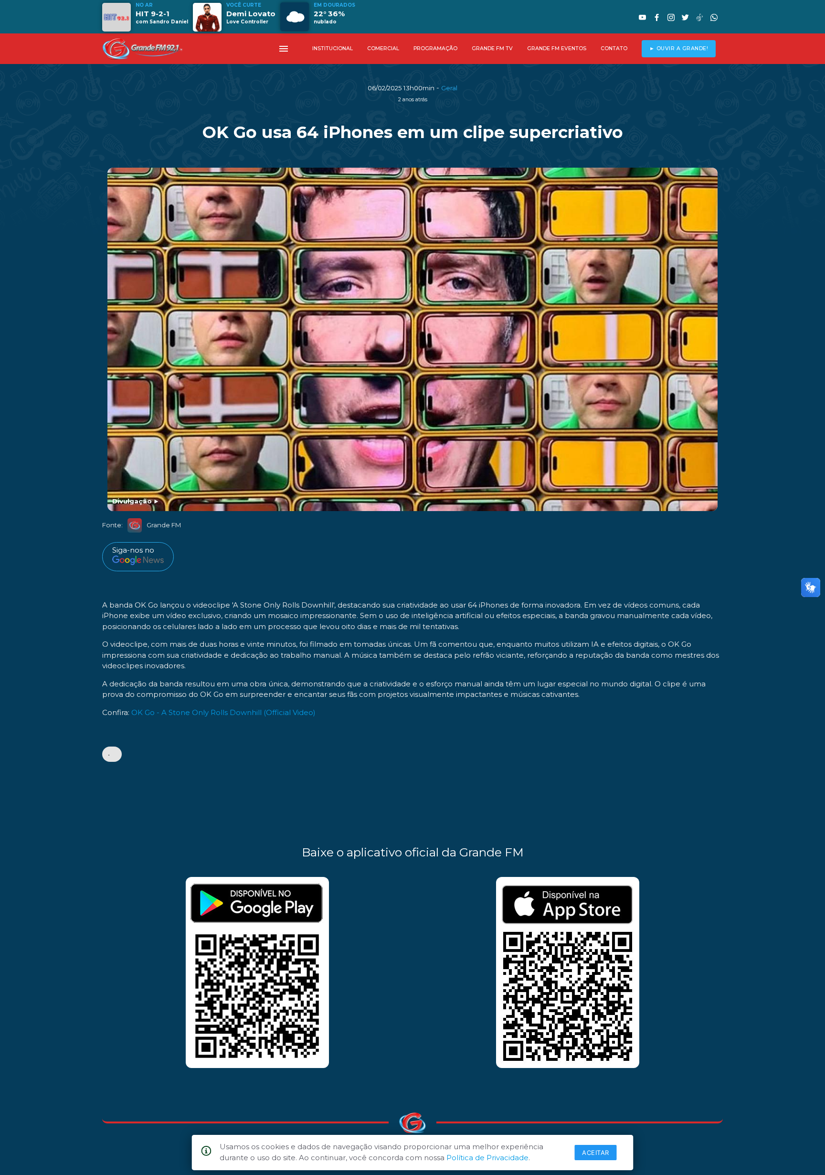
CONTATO (614, 48)
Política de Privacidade (487, 1157)
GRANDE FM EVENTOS (556, 48)
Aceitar (595, 1152)
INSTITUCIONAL (332, 48)
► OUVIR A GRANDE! (679, 48)
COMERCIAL (383, 48)
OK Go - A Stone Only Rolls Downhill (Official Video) (223, 712)
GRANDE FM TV (492, 48)
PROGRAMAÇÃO (435, 48)
